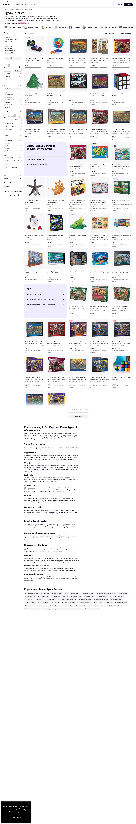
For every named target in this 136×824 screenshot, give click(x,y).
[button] (120, 4)
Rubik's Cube (8, 48)
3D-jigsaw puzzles (29, 488)
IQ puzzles (54, 498)
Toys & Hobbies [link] (19, 9)
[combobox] (110, 33)
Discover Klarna (19, 4)
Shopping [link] (11, 9)
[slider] (5, 67)
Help (35, 4)
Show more (55, 20)
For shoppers (6, 1)
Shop (26, 4)
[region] (16, 812)
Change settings (16, 817)
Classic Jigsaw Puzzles (11, 39)
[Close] (29, 803)
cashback (27, 552)
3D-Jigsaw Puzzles (10, 42)
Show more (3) (9, 53)
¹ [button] (33, 67)
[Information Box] (35, 33)
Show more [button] (78, 416)
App (31, 4)
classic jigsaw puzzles (58, 465)
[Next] (130, 27)
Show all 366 (7, 107)
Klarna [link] (5, 9)
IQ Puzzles (8, 44)
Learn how (28, 23)
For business (14, 1)
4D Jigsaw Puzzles (10, 50)
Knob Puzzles (8, 46)
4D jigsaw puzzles (29, 455)
